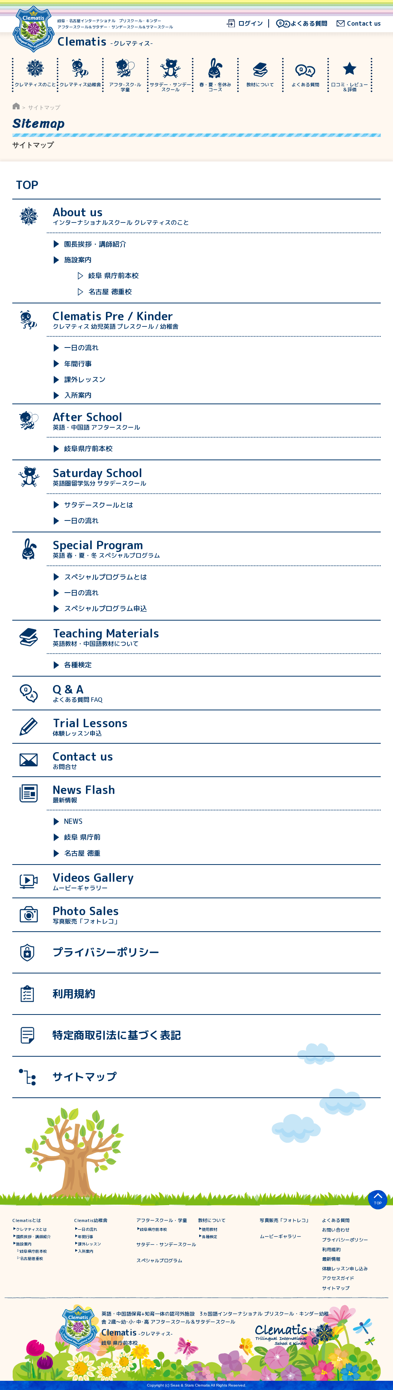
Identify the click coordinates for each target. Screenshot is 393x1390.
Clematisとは (26, 1220)
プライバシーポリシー (106, 952)
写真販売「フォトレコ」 (285, 1220)
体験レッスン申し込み (345, 1268)
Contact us (364, 23)
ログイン (250, 23)
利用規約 (73, 993)
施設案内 (78, 259)
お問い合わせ (336, 1230)
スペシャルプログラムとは (105, 577)
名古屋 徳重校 (110, 291)
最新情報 (331, 1259)
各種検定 (78, 664)
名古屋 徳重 (82, 853)
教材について (212, 1220)
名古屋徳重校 (31, 1258)
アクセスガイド (338, 1278)
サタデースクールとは (98, 505)
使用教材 (209, 1229)
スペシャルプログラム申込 (105, 608)
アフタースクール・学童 (161, 1220)
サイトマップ (84, 1076)
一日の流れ (81, 347)
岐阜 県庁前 (82, 837)
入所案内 (78, 395)
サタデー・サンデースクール (166, 1244)
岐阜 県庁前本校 (113, 275)
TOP (26, 185)
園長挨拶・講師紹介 (95, 244)
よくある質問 (309, 23)
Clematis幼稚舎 (90, 1220)
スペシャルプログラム (159, 1260)
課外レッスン (85, 379)
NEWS (73, 821)
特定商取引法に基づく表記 (116, 1035)
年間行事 (78, 363)
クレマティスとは (31, 1229)
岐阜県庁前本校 (88, 448)
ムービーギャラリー (280, 1236)
